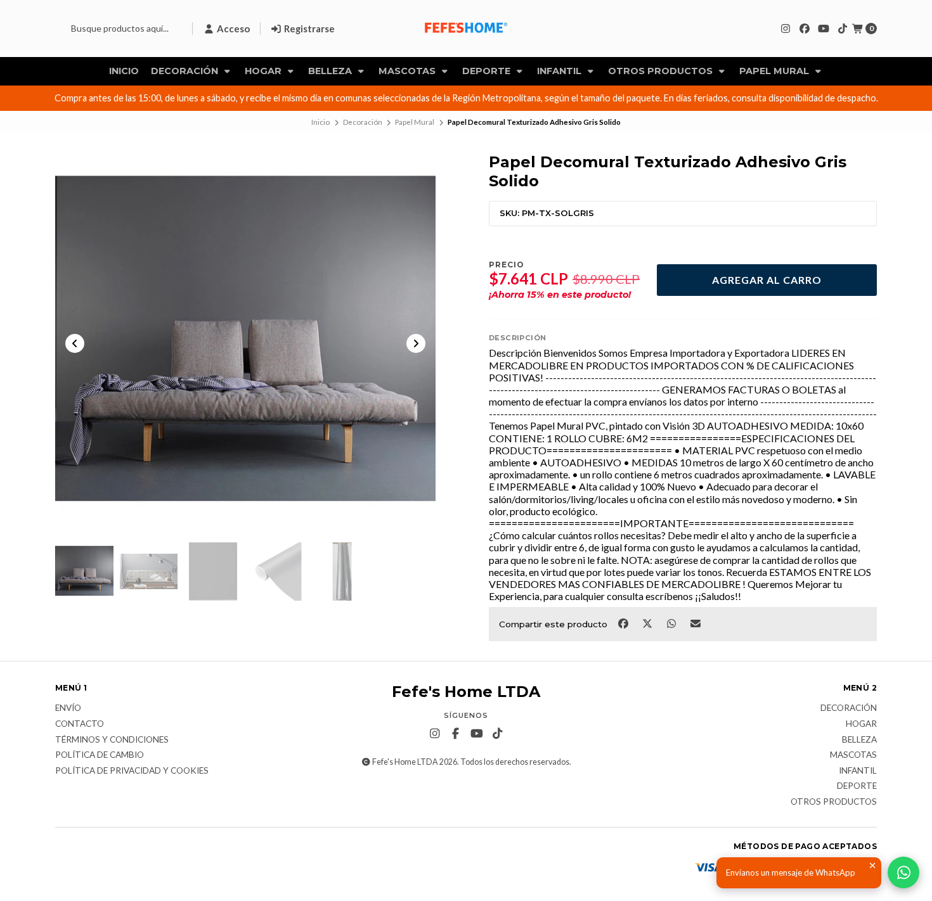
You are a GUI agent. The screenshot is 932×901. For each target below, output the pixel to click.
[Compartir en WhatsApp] (672, 623)
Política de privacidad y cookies (132, 771)
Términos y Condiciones (112, 740)
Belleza (331, 71)
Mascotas (408, 71)
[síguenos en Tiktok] (842, 28)
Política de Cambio (99, 755)
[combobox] (118, 28)
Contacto (79, 724)
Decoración (186, 71)
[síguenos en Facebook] (804, 28)
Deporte (487, 71)
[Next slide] (415, 343)
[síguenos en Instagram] (785, 28)
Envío (68, 708)
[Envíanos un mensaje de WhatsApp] (903, 872)
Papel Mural (775, 71)
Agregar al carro (767, 280)
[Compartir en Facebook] (624, 623)
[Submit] (61, 28)
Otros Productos (661, 71)
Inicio (124, 71)
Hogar (264, 71)
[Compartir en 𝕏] (648, 623)
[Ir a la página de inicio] (466, 28)
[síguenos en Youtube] (823, 28)
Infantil (560, 71)
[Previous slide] (74, 343)
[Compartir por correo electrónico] (696, 623)
